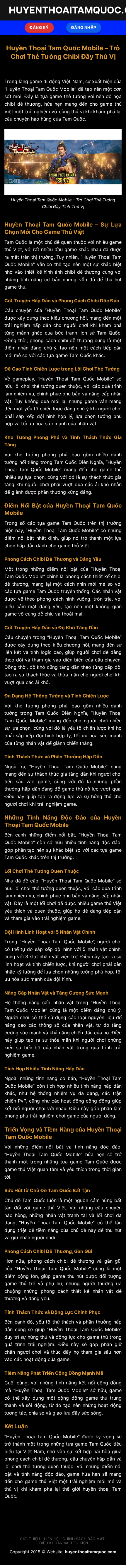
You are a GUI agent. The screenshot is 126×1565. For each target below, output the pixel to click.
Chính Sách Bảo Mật (83, 1539)
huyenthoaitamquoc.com (90, 1551)
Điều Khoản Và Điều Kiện (63, 1543)
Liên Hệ (51, 1539)
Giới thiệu (30, 1539)
